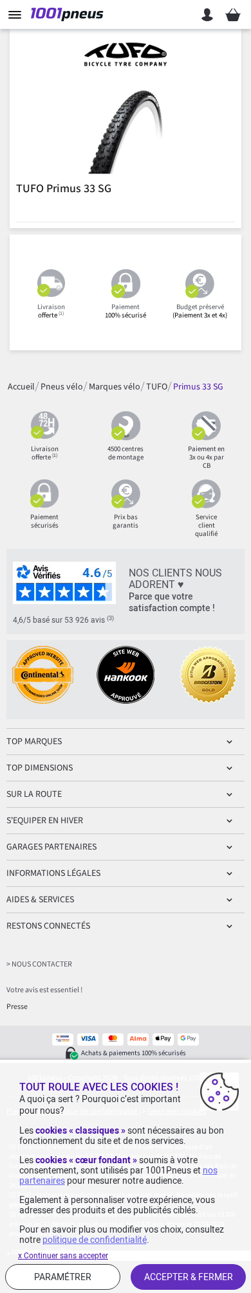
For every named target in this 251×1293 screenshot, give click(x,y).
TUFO (156, 386)
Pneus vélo (62, 386)
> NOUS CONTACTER (39, 964)
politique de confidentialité (94, 1240)
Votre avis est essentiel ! (44, 990)
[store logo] (69, 15)
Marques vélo (114, 386)
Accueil (21, 386)
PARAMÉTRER (62, 1277)
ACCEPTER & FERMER (188, 1277)
